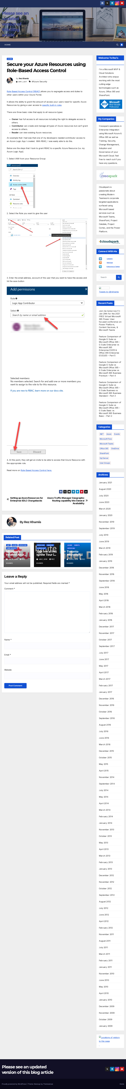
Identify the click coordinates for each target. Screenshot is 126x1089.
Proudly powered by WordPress (14, 1084)
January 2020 (105, 515)
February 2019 (106, 554)
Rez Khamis (24, 78)
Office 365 (23, 545)
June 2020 (104, 502)
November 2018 (106, 574)
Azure (10, 59)
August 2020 (105, 489)
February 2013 (106, 862)
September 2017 (107, 646)
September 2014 (107, 783)
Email (7, 655)
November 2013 (106, 829)
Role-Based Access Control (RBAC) (24, 91)
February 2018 (106, 613)
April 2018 (104, 600)
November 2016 (106, 705)
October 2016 (105, 711)
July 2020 (104, 495)
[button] (117, 44)
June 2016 (104, 738)
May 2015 (103, 764)
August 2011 (104, 941)
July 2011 (103, 947)
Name (8, 639)
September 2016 (107, 718)
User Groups (11, 548)
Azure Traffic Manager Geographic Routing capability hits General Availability (65, 501)
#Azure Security (39, 81)
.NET (8, 545)
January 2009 (105, 1026)
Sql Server (104, 458)
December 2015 (106, 751)
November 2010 (106, 973)
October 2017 (105, 639)
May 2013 (103, 842)
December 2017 (106, 626)
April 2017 (104, 672)
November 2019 (106, 522)
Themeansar (48, 1084)
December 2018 (106, 567)
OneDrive (50, 545)
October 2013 (105, 836)
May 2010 (103, 986)
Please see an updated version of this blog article (15, 24)
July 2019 (103, 535)
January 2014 (105, 823)
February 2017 (106, 685)
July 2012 (103, 908)
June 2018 (104, 587)
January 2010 (105, 1000)
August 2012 (105, 901)
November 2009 (107, 1013)
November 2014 (106, 777)
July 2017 (103, 653)
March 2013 (104, 856)
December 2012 (106, 875)
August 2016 (105, 725)
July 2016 (103, 731)
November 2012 (106, 882)
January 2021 (105, 482)
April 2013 (104, 849)
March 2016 (104, 744)
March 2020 (105, 508)
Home (7, 45)
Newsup (37, 1084)
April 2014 (104, 803)
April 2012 (104, 921)
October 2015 (105, 757)
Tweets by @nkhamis (109, 292)
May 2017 (103, 666)
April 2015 (104, 770)
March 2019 (104, 548)
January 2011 (105, 967)
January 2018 (105, 620)
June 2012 (104, 914)
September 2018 (107, 581)
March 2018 (104, 607)
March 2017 (104, 679)
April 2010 (104, 993)
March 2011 (104, 954)
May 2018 (103, 594)
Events (76, 545)
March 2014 (104, 810)
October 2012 (105, 888)
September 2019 (107, 528)
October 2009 (105, 1019)
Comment (9, 588)
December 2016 (106, 698)
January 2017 (105, 692)
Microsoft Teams (106, 444)
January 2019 (105, 561)
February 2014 (106, 816)
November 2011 (106, 934)
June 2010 (104, 980)
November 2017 (106, 633)
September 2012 (107, 895)
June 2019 (104, 541)
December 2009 (106, 1006)
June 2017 (104, 659)
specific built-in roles (52, 105)
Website (8, 670)
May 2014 (103, 797)
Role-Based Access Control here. (36, 470)
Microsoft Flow (106, 439)
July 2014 (103, 790)
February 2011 (106, 960)
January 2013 (105, 869)
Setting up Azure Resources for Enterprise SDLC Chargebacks (26, 499)
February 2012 (106, 928)
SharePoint (41, 548)
